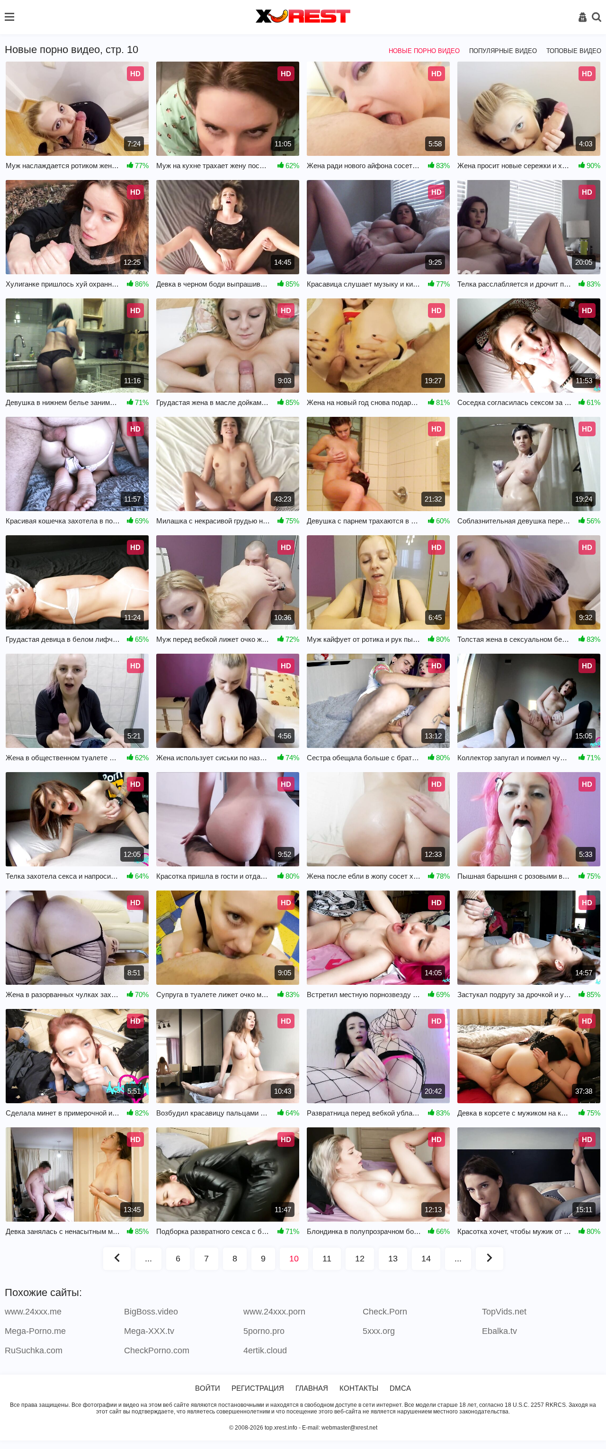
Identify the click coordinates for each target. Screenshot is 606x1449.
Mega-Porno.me (35, 1331)
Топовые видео (573, 50)
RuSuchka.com (33, 1350)
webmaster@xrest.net (349, 1427)
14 (426, 1258)
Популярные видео (503, 50)
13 (393, 1258)
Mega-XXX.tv (149, 1331)
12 (360, 1258)
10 (294, 1258)
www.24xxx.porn (274, 1311)
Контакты (358, 1388)
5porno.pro (264, 1331)
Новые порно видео (424, 50)
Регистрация (258, 1388)
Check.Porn (385, 1311)
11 (326, 1258)
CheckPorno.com (156, 1350)
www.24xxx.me (33, 1311)
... (148, 1258)
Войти (207, 1388)
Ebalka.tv (499, 1331)
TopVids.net (504, 1311)
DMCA (400, 1388)
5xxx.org (379, 1331)
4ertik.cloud (265, 1350)
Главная (311, 1388)
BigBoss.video (151, 1311)
